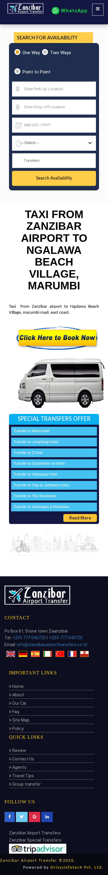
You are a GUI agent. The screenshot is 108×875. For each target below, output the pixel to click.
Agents (18, 767)
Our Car (19, 703)
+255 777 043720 (29, 637)
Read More (80, 518)
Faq (15, 711)
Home (17, 686)
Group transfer (26, 784)
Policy (17, 728)
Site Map (20, 720)
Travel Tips (22, 775)
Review (18, 750)
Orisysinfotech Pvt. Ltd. (77, 867)
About (17, 694)
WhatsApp (73, 11)
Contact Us (22, 758)
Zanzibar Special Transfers (35, 840)
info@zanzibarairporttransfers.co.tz (52, 644)
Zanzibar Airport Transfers (35, 832)
